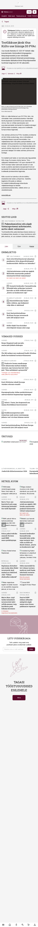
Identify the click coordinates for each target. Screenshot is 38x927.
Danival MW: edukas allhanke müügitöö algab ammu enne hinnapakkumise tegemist (27, 602)
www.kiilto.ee (6, 195)
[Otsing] (23, 925)
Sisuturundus (10, 221)
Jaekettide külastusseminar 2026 (14, 471)
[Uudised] (10, 925)
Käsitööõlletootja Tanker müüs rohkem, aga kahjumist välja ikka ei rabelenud (18, 303)
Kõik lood (11, 16)
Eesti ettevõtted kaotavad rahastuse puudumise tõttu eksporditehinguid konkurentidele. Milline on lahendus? (21, 261)
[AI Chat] (29, 925)
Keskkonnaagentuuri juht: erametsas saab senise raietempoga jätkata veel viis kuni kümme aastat (15, 415)
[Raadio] (16, 925)
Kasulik (9, 269)
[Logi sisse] (34, 925)
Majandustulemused (14, 298)
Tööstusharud (21, 16)
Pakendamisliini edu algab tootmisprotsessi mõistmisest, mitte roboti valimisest (16, 226)
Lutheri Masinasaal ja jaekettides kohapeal (17, 468)
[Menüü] (3, 925)
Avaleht (4, 16)
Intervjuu (5, 561)
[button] (15, 649)
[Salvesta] (35, 256)
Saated (3, 410)
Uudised (9, 283)
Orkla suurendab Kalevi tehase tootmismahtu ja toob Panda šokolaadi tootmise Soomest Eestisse (27, 570)
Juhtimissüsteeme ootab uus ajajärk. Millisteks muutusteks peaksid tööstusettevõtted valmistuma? (20, 273)
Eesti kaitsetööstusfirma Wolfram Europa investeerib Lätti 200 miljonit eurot (17, 315)
